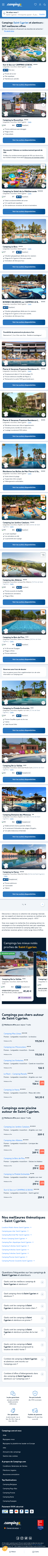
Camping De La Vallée (12, 766)
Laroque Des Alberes (24, 582)
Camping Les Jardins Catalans (16, 523)
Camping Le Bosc (10, 247)
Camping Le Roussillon (13, 120)
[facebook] (17, 1538)
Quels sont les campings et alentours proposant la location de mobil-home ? (18, 1347)
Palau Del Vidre (23, 874)
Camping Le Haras (11, 872)
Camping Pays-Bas (10, 1489)
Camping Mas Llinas (13, 1034)
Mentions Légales (9, 1470)
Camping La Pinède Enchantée (16, 708)
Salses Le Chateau (23, 639)
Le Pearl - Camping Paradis (15, 1074)
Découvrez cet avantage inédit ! (34, 157)
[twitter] (26, 1538)
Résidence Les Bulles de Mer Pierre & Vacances (21, 472)
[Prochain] (43, 49)
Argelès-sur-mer (23, 525)
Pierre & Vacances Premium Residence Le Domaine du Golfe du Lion (21, 420)
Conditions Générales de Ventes (15, 1466)
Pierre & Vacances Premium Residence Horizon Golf (21, 369)
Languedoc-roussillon (10, 67)
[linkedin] (30, 1538)
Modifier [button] (42, 14)
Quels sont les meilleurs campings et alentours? (19, 1283)
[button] (5, 1548)
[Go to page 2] (22, 60)
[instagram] (22, 1538)
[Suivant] (42, 904)
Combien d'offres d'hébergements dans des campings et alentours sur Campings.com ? (21, 1376)
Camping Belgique (10, 1484)
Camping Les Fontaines (14, 1061)
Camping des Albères (12, 580)
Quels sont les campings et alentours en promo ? (18, 1319)
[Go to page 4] (24, 60)
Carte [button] (37, 1552)
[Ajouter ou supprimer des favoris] (43, 59)
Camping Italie (8, 1497)
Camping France (9, 1493)
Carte (29, 67)
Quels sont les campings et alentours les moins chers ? (20, 1306)
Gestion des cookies (10, 1456)
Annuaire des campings (12, 1452)
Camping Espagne (9, 1501)
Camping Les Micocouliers (15, 1047)
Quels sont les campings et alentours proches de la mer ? (21, 1332)
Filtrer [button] (13, 1552)
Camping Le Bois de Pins (13, 637)
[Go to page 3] (23, 60)
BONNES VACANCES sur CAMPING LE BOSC (21, 302)
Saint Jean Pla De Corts (25, 768)
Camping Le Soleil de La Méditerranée (20, 192)
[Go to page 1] (21, 60)
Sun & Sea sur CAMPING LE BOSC (17, 65)
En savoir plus (9, 31)
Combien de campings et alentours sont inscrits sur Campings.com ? (20, 1361)
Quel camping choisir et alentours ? (21, 1295)
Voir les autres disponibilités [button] (24, 85)
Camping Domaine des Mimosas (17, 815)
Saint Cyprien (22, 67)
